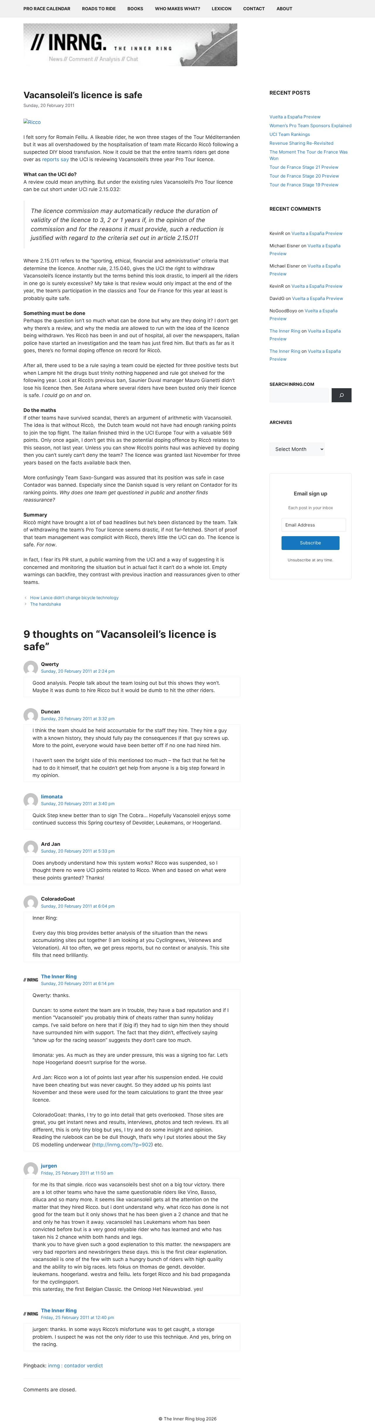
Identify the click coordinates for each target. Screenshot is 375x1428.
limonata (52, 797)
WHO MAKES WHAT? (177, 8)
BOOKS (135, 8)
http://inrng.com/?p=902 (122, 1145)
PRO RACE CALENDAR (46, 8)
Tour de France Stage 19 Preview (304, 185)
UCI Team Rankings (290, 134)
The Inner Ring (59, 976)
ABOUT (284, 8)
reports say (55, 159)
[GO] (342, 395)
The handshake (45, 603)
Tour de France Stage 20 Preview (304, 176)
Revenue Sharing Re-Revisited (301, 143)
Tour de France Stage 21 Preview (304, 167)
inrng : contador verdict (75, 1366)
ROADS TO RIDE (99, 8)
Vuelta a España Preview (295, 117)
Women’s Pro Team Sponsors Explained (311, 125)
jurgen (49, 1166)
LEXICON (221, 8)
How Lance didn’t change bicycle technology (74, 597)
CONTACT (254, 8)
